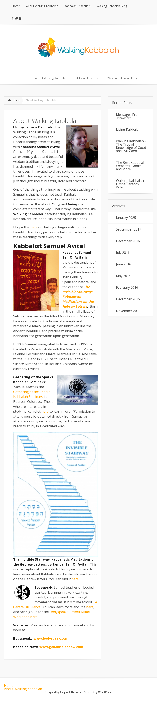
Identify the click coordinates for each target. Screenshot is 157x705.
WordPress (105, 692)
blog (33, 227)
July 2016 (123, 252)
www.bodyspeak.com (51, 638)
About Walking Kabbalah (23, 689)
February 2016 (127, 287)
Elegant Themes (70, 692)
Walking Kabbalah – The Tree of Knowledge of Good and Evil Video (131, 146)
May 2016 (123, 276)
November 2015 (128, 311)
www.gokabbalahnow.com (61, 647)
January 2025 (126, 217)
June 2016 (123, 264)
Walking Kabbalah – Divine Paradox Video (131, 183)
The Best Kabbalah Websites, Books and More (130, 165)
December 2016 (128, 241)
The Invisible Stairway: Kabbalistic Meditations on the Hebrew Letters (78, 297)
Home (16, 100)
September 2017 (128, 229)
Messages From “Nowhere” (128, 116)
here (45, 411)
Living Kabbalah (128, 129)
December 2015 (128, 299)
